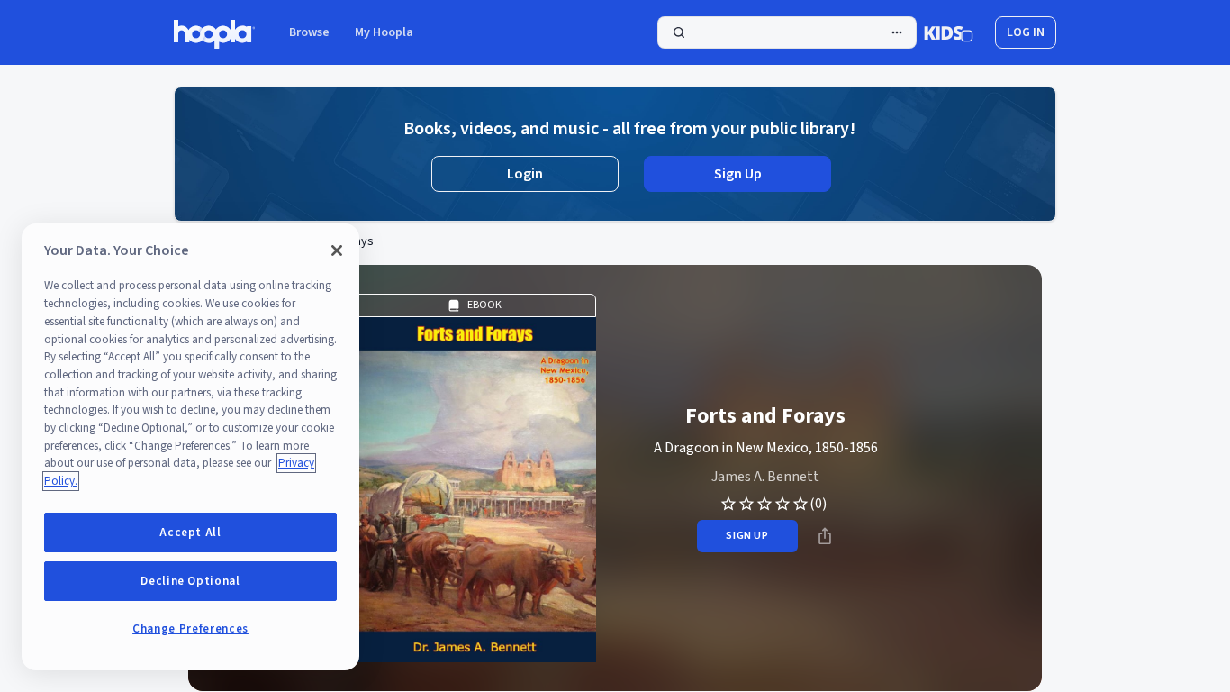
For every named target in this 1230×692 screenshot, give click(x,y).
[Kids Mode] (949, 32)
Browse (309, 32)
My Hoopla (384, 32)
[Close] (337, 250)
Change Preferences (190, 629)
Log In (1026, 32)
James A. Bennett (765, 477)
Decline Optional (190, 581)
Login (525, 174)
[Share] (825, 536)
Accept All (190, 532)
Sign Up (738, 174)
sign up (747, 535)
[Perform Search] (787, 32)
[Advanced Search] (897, 32)
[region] (190, 446)
